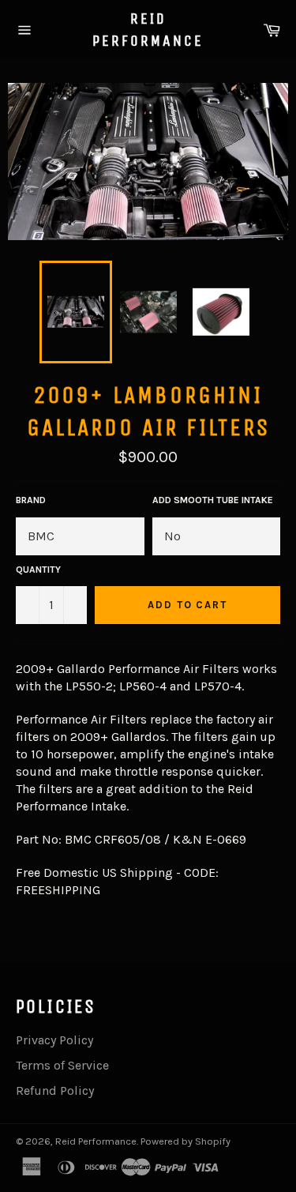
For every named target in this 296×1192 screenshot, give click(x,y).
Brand (31, 500)
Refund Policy (55, 1090)
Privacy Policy (54, 1039)
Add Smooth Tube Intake (212, 500)
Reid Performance (148, 29)
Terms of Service (62, 1065)
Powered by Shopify (185, 1141)
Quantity (38, 569)
